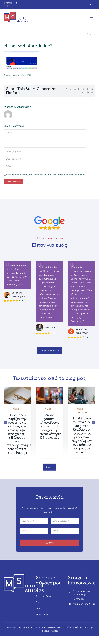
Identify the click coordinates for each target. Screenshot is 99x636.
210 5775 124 (78, 599)
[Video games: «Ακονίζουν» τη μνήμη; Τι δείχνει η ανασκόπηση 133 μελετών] (81, 388)
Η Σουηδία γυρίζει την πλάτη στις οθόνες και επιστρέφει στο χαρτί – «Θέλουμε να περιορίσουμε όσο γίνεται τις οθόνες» (51, 434)
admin (8, 75)
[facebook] (90, 4)
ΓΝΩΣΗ (17, 409)
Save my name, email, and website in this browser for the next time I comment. (45, 175)
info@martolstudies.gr (83, 604)
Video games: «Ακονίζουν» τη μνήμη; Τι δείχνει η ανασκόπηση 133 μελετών (83, 426)
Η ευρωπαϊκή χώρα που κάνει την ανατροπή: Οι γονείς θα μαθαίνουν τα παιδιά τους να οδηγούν (17, 434)
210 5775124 (9, 3)
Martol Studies (26, 627)
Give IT (85, 627)
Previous (91, 34)
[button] (5, 422)
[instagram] (94, 4)
